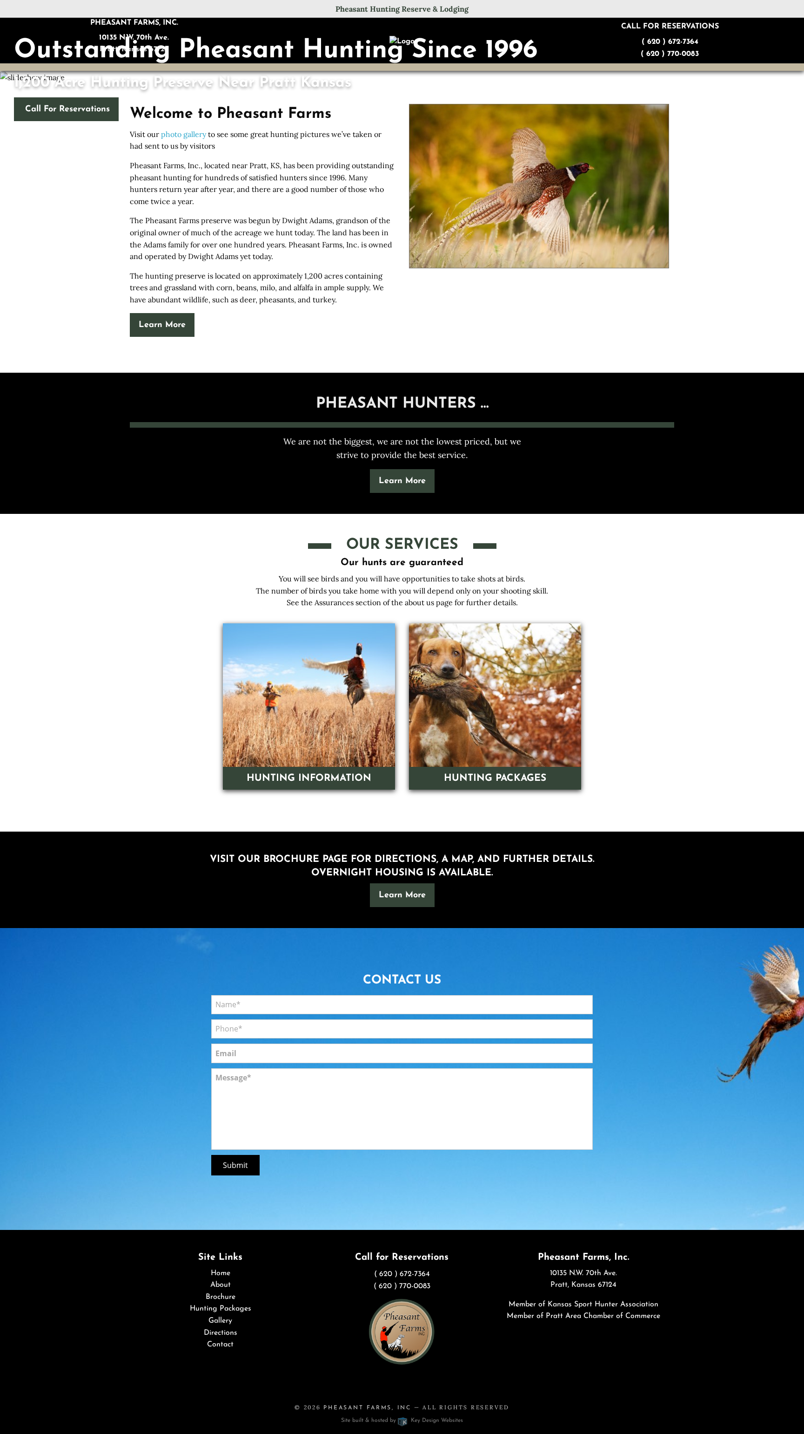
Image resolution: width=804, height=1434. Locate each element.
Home (220, 1273)
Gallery (220, 1321)
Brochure (220, 1297)
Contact (220, 1344)
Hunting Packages (220, 1308)
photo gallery (183, 134)
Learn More (162, 325)
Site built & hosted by (401, 1420)
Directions (220, 1333)
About (220, 1285)
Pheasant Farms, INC (367, 1408)
